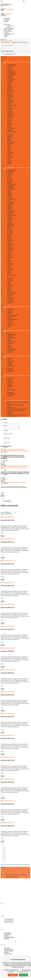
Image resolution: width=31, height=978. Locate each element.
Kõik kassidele (7, 61)
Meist (8, 406)
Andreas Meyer (8, 433)
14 (4, 850)
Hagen (5, 447)
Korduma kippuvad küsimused (15, 404)
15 (4, 851)
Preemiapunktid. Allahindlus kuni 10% (17, 409)
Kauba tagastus (8, 953)
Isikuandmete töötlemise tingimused (16, 414)
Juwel (5, 451)
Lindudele (6, 355)
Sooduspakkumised (9, 937)
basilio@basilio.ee (8, 45)
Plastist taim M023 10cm (7, 782)
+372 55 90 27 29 (10, 871)
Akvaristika (6, 305)
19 (4, 857)
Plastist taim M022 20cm (7, 716)
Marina (6, 460)
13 (4, 848)
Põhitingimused (11, 407)
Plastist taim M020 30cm (7, 629)
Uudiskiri (6, 952)
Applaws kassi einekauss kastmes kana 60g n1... (14, 487)
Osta (2, 464)
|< (4, 844)
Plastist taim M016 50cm (7, 520)
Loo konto (10, 25)
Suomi (6, 21)
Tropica (6, 474)
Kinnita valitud (12, 975)
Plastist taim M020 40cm (7, 651)
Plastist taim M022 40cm (7, 760)
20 (4, 859)
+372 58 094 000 (10, 870)
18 (4, 856)
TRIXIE (6, 483)
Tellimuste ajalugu (8, 949)
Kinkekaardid (7, 934)
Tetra (5, 469)
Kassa (11, 4)
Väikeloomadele (7, 329)
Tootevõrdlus (8, 13)
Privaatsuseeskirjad (12, 416)
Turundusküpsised (23, 971)
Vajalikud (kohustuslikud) (11, 970)
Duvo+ (6, 479)
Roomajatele (7, 374)
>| (4, 862)
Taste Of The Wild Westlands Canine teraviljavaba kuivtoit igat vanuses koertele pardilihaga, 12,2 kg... (15, 472)
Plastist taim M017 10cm (7, 542)
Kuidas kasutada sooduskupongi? (16, 410)
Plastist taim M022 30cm (7, 738)
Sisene (9, 27)
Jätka (2, 9)
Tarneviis (9, 413)
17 (4, 854)
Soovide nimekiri (8, 951)
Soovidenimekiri (9, 9)
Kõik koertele (7, 166)
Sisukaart (6, 935)
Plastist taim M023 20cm (7, 804)
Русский (6, 20)
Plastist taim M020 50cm (7, 673)
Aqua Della (7, 438)
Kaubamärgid (7, 932)
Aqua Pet (6, 442)
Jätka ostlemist (5, 4)
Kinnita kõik (23, 975)
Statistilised (11, 971)
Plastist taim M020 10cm (7, 607)
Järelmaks (9, 412)
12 (4, 847)
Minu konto (7, 948)
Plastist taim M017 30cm (7, 585)
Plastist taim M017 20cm (7, 563)
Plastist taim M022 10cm (7, 694)
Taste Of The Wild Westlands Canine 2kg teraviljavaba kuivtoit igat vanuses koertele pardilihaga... (13, 457)
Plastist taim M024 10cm (7, 825)
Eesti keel (7, 18)
